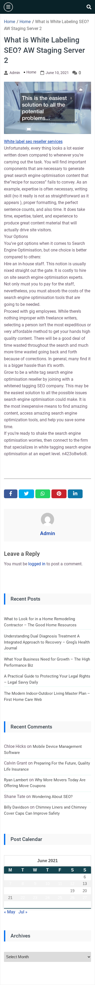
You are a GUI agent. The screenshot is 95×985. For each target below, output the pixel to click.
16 (35, 890)
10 (47, 883)
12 (72, 883)
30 (35, 904)
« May (9, 911)
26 (72, 897)
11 (60, 883)
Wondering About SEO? (52, 796)
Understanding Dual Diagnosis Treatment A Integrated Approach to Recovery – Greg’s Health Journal (47, 642)
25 (60, 897)
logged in (36, 563)
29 (23, 904)
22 (23, 897)
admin (15, 73)
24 (47, 897)
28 (10, 904)
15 (23, 890)
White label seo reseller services (33, 141)
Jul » (22, 911)
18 (60, 890)
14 (10, 890)
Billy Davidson (16, 807)
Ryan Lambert (16, 780)
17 (47, 890)
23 (35, 897)
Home (31, 72)
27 (85, 897)
